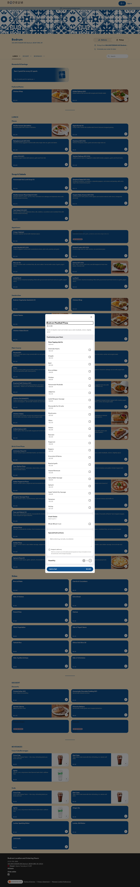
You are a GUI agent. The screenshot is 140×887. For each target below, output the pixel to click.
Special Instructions (56, 533)
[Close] (91, 317)
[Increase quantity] (90, 560)
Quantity (51, 560)
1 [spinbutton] (87, 561)
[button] (70, 569)
